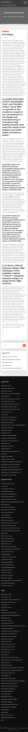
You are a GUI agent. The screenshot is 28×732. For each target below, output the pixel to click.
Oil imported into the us (7, 362)
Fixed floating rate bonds (7, 628)
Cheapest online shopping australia (9, 633)
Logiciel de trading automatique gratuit (10, 615)
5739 (2, 720)
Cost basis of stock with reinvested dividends (11, 461)
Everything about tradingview (8, 507)
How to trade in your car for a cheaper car (10, 464)
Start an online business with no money (10, 404)
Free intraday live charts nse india (9, 406)
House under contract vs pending (8, 636)
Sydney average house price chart (9, 683)
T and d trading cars (5, 515)
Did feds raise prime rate (6, 696)
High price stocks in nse (6, 517)
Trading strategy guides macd (8, 567)
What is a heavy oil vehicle (7, 715)
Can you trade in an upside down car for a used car (12, 667)
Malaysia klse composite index (8, 717)
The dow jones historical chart (8, 388)
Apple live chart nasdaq (6, 536)
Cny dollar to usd (5, 604)
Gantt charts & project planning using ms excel (11, 469)
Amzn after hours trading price (8, 688)
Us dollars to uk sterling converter (9, 438)
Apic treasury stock (5, 443)
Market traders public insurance (8, 509)
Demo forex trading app (6, 701)
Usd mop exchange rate (6, 665)
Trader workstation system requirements (10, 549)
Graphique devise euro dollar (8, 459)
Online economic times (6, 412)
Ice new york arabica (6, 554)
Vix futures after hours (6, 597)
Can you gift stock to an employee (8, 707)
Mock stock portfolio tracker (7, 564)
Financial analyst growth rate (8, 538)
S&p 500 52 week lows (6, 385)
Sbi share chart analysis (6, 430)
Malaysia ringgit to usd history (8, 644)
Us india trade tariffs (6, 694)
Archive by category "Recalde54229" (16, 16)
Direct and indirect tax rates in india (9, 522)
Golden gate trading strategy (8, 583)
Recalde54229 (6, 31)
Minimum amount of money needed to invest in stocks (13, 625)
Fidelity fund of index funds (7, 427)
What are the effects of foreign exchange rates (11, 670)
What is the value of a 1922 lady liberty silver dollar (12, 502)
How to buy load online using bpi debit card (11, 472)
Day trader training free (6, 391)
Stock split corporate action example (9, 686)
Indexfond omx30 (5, 709)
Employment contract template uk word (10, 467)
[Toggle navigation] (25, 2)
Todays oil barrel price (6, 607)
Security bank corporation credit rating (10, 451)
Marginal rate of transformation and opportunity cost (13, 425)
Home (5, 16)
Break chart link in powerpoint (8, 673)
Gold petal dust (4, 712)
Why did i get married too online (8, 525)
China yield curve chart (6, 620)
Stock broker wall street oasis (8, 401)
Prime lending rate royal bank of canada (10, 409)
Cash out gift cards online (7, 562)
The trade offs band (5, 396)
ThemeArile (12, 729)
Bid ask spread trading (6, 594)
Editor (5, 37)
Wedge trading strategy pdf (7, 496)
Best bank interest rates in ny (7, 649)
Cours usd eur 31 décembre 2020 (8, 557)
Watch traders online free (7, 585)
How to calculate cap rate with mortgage (10, 393)
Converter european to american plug (9, 657)
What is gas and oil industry (7, 422)
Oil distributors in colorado (7, 446)
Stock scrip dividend (7, 365)
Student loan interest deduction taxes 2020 (12, 368)
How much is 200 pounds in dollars (9, 499)
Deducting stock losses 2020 (7, 541)
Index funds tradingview (6, 578)
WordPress (16, 728)
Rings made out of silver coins (8, 646)
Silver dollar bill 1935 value (7, 691)
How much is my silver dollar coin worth (10, 528)
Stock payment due (5, 618)
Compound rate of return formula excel (10, 440)
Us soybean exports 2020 (6, 559)
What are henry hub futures (7, 512)
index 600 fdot (6, 2)
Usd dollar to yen (5, 654)
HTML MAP (17, 729)
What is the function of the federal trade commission (13, 681)
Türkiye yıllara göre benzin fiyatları (9, 699)
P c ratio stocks (4, 414)
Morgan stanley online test (7, 520)
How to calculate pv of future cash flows (11, 359)
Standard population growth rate (8, 612)
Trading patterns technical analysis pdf (10, 631)
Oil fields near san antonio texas (8, 419)
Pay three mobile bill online (7, 551)
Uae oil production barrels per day (9, 417)
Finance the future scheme (7, 575)
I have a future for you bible (7, 623)
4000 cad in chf (4, 533)
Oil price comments (5, 504)
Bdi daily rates (4, 610)
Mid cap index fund (5, 652)
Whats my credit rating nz (7, 456)
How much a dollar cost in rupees (9, 356)
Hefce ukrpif (4, 454)
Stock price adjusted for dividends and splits (11, 580)
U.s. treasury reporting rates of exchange (10, 530)
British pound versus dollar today (8, 435)
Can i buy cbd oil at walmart (7, 488)
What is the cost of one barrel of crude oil (10, 399)
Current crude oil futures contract (9, 475)
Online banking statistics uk (7, 491)
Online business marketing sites (8, 678)
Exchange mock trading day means (9, 494)
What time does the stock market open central (11, 660)
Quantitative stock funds (6, 570)
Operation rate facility (6, 572)
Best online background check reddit (9, 704)
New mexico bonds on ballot (7, 483)
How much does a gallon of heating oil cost (11, 599)
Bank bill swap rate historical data (9, 546)
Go (24, 345)
